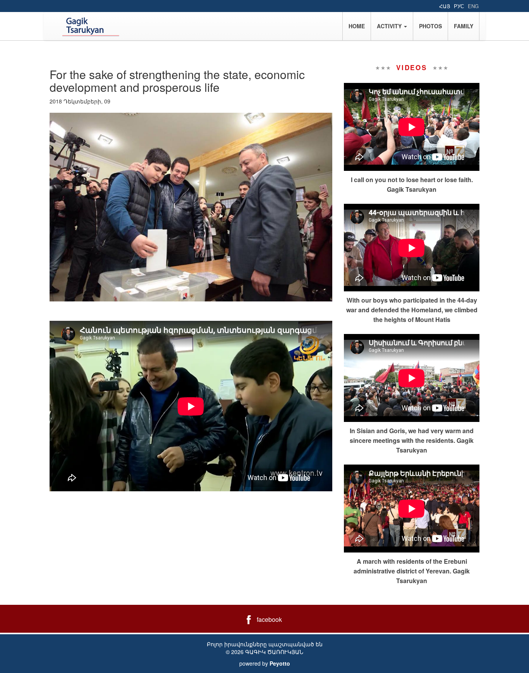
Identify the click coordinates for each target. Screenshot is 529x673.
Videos (411, 67)
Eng (473, 6)
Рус (459, 6)
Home (357, 26)
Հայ (444, 6)
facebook (269, 619)
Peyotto (280, 663)
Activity (390, 26)
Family (463, 26)
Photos (430, 26)
